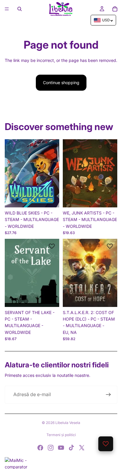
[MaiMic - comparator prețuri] (61, 463)
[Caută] (19, 8)
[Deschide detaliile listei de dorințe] (105, 443)
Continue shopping (61, 82)
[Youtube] (61, 447)
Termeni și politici (61, 435)
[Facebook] (40, 447)
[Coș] (114, 8)
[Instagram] (50, 447)
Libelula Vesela (67, 422)
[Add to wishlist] (52, 147)
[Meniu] (7, 9)
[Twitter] (81, 447)
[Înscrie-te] (108, 394)
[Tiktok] (71, 447)
